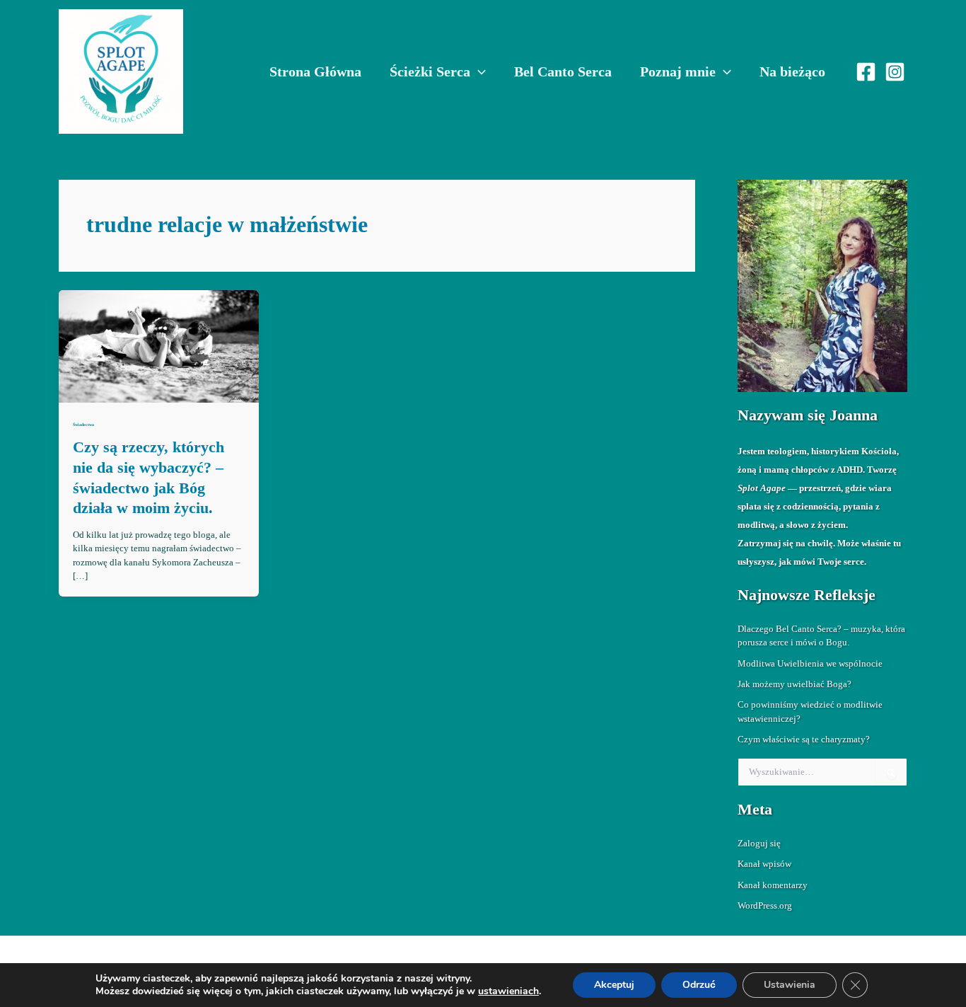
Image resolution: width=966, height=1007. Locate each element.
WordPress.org (765, 905)
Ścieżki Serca (430, 71)
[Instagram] (895, 71)
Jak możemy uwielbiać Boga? (794, 684)
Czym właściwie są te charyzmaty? (804, 739)
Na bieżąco (792, 71)
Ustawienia (789, 984)
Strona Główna (315, 71)
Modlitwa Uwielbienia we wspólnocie (810, 663)
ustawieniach (508, 991)
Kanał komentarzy (773, 885)
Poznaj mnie (678, 71)
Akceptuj (614, 984)
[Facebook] (866, 71)
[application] (478, 71)
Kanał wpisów (764, 863)
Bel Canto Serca (563, 71)
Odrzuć (699, 984)
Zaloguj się (759, 843)
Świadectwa (83, 424)
